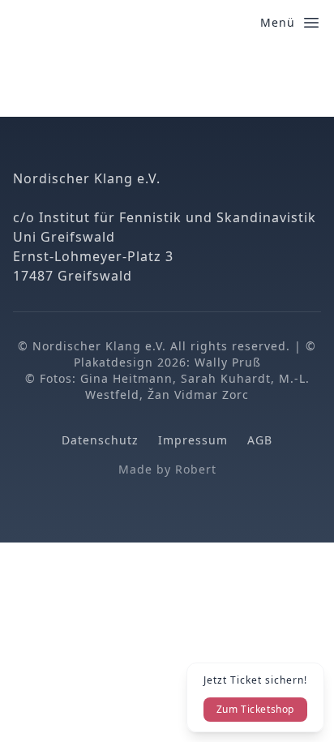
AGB (259, 440)
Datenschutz (100, 440)
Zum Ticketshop (255, 709)
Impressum (193, 440)
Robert (195, 469)
